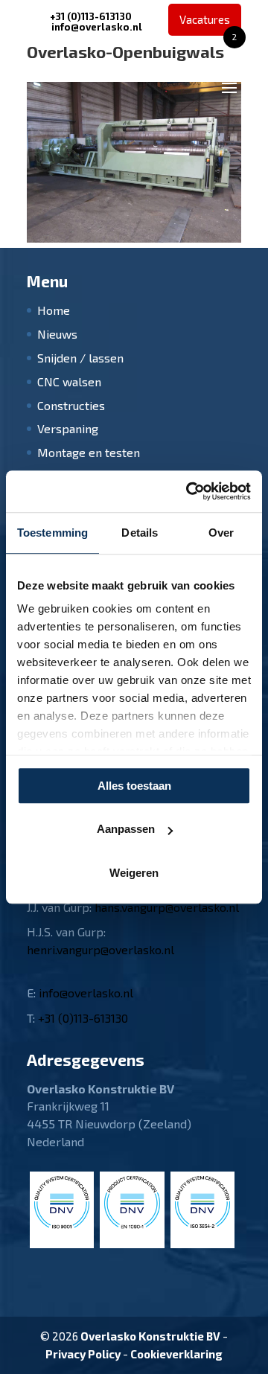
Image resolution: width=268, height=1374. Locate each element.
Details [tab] (139, 532)
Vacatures (208, 24)
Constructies (71, 405)
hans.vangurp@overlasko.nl (167, 907)
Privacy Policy (83, 1354)
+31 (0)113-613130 (91, 16)
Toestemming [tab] (52, 532)
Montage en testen (88, 452)
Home (53, 310)
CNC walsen (69, 381)
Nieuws (57, 334)
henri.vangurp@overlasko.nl (100, 949)
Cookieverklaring (176, 1354)
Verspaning (67, 428)
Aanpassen (126, 828)
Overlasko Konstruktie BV (150, 1336)
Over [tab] (221, 532)
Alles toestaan (134, 785)
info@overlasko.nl (86, 992)
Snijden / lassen (80, 358)
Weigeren (134, 872)
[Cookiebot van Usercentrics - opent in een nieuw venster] (189, 491)
